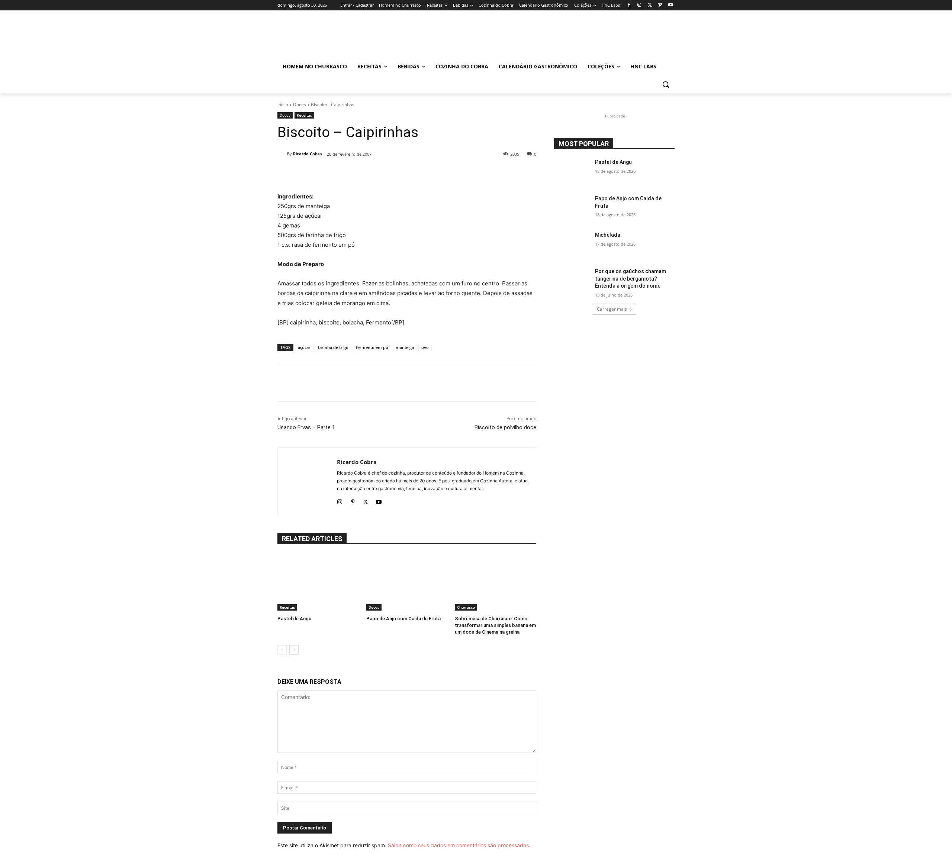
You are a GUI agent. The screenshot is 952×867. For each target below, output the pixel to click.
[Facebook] (629, 5)
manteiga (405, 347)
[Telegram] (434, 173)
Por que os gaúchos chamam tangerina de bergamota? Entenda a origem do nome (630, 278)
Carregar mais (612, 309)
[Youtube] (670, 5)
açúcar (304, 347)
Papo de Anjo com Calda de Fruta (403, 618)
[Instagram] (639, 5)
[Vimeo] (660, 5)
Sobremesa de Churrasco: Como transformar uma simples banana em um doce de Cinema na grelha (495, 625)
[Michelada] (572, 244)
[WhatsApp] (400, 173)
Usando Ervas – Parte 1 (306, 427)
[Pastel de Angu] (318, 582)
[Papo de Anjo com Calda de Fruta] (407, 582)
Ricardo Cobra (307, 153)
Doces (299, 104)
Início (282, 104)
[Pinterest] (353, 500)
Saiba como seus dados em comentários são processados (458, 845)
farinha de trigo (333, 347)
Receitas (304, 115)
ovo (425, 347)
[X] (650, 5)
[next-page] (294, 650)
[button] (666, 84)
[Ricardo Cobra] (282, 154)
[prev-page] (282, 650)
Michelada (607, 235)
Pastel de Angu (294, 618)
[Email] (417, 173)
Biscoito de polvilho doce (505, 427)
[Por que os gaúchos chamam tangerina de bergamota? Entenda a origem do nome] (572, 280)
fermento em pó (372, 347)
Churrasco (466, 607)
